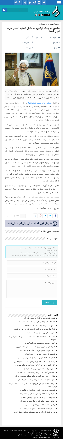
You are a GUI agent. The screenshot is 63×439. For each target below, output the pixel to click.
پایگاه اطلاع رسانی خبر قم (41, 437)
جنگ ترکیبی (41, 208)
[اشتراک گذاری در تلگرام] (45, 216)
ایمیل (55, 47)
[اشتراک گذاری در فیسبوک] (55, 216)
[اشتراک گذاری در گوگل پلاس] (40, 216)
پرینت (29, 47)
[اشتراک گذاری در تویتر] (50, 216)
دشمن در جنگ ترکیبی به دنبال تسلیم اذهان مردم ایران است (33, 29)
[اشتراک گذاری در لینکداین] (35, 216)
